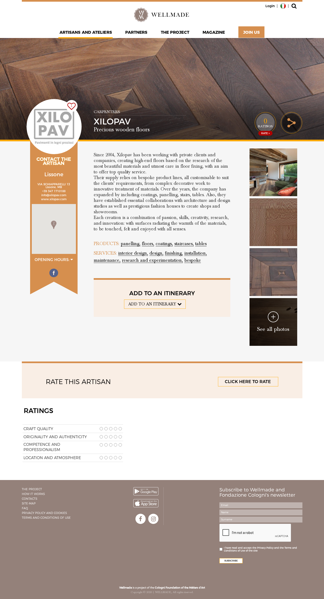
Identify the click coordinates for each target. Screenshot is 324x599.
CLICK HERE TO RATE (248, 381)
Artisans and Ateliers (86, 32)
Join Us (251, 32)
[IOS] (145, 503)
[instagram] (153, 519)
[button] (53, 225)
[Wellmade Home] (162, 15)
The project (175, 32)
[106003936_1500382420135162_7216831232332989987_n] (273, 222)
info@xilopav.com (53, 195)
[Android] (145, 491)
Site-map (29, 503)
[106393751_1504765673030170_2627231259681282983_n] (273, 172)
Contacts (29, 498)
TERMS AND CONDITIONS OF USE (46, 517)
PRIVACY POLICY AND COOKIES (44, 513)
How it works (33, 494)
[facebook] (140, 519)
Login (270, 6)
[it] (283, 6)
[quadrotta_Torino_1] (273, 272)
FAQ (25, 508)
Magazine (214, 32)
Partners (136, 32)
